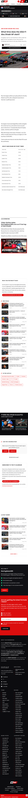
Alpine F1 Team (5, 700)
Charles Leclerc (18, 384)
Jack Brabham (18, 772)
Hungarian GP (5, 757)
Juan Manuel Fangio (19, 764)
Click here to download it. (7, 485)
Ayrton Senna (18, 745)
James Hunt (18, 749)
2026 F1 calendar (12, 657)
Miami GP (4, 743)
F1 (11, 379)
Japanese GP (5, 742)
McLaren (4, 694)
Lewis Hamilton (10, 652)
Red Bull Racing (5, 381)
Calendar (13, 4)
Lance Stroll (18, 721)
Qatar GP (4, 772)
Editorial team (10, 786)
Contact (7, 790)
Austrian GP (5, 751)
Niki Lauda (17, 758)
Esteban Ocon (18, 713)
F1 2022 (17, 376)
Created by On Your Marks (17, 790)
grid (18, 129)
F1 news (7, 4)
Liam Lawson (18, 726)
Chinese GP (5, 740)
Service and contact (20, 672)
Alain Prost (17, 740)
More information (15, 16)
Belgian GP (4, 755)
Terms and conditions (10, 788)
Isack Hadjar (18, 705)
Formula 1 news (5, 379)
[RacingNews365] (4, 1)
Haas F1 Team (5, 705)
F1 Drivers (25, 4)
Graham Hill (18, 768)
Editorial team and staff (19, 670)
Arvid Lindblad (18, 717)
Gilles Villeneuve (19, 747)
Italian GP (4, 760)
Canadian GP (5, 745)
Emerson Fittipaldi (19, 766)
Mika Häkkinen (18, 753)
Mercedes (4, 698)
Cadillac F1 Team (6, 711)
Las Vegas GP (5, 770)
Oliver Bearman (18, 728)
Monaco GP (5, 747)
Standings (19, 4)
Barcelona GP (5, 749)
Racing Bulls (5, 707)
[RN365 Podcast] (18, 1)
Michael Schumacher (20, 742)
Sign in (5, 590)
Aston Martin (5, 704)
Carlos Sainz (18, 709)
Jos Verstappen (18, 755)
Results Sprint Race (6, 11)
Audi (3, 702)
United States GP (6, 768)
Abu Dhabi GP (5, 774)
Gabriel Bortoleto (19, 732)
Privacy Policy (20, 788)
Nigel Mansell (18, 760)
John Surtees (18, 774)
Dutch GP (4, 758)
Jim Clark (17, 757)
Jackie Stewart (18, 751)
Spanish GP (4, 762)
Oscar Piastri (18, 707)
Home (2, 4)
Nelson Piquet (18, 770)
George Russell (5, 655)
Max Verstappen (15, 381)
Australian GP (5, 738)
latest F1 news (8, 643)
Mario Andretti (18, 775)
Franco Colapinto (19, 730)
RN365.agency (18, 674)
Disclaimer (18, 786)
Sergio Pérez (18, 711)
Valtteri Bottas (18, 715)
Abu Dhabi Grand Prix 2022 (10, 28)
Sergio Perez (16, 123)
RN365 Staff (7, 44)
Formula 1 (23, 376)
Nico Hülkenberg (19, 722)
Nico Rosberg (18, 738)
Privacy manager (14, 791)
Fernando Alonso (5, 653)
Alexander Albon (19, 724)
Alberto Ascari (18, 743)
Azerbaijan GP (5, 764)
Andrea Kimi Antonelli (20, 704)
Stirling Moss (18, 762)
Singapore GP (5, 766)
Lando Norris (20, 653)
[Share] (21, 45)
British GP (4, 753)
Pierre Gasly (18, 719)
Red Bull (4, 692)
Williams (4, 709)
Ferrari (11, 384)
